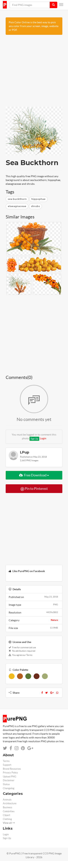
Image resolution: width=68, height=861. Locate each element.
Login (43, 438)
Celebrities (9, 811)
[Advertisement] (34, 73)
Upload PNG (9, 776)
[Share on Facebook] (10, 748)
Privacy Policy (10, 772)
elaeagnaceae (17, 206)
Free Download (35, 475)
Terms (6, 761)
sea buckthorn (17, 199)
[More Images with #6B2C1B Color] (36, 676)
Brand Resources (12, 768)
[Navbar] (61, 5)
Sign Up (34, 438)
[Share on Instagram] (17, 748)
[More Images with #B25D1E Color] (20, 676)
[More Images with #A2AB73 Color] (45, 676)
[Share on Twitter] (5, 748)
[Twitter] (46, 692)
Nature (54, 620)
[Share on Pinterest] (23, 748)
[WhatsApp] (57, 692)
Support (7, 764)
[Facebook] (42, 692)
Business (7, 807)
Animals (7, 799)
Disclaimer (8, 780)
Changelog (8, 788)
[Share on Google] (30, 748)
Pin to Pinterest (36, 489)
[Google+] (52, 692)
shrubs (35, 206)
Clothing (7, 819)
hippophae (38, 199)
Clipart (6, 815)
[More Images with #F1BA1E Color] (12, 676)
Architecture (9, 803)
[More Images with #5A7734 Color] (28, 676)
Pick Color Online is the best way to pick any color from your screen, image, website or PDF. (33, 26)
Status (6, 784)
